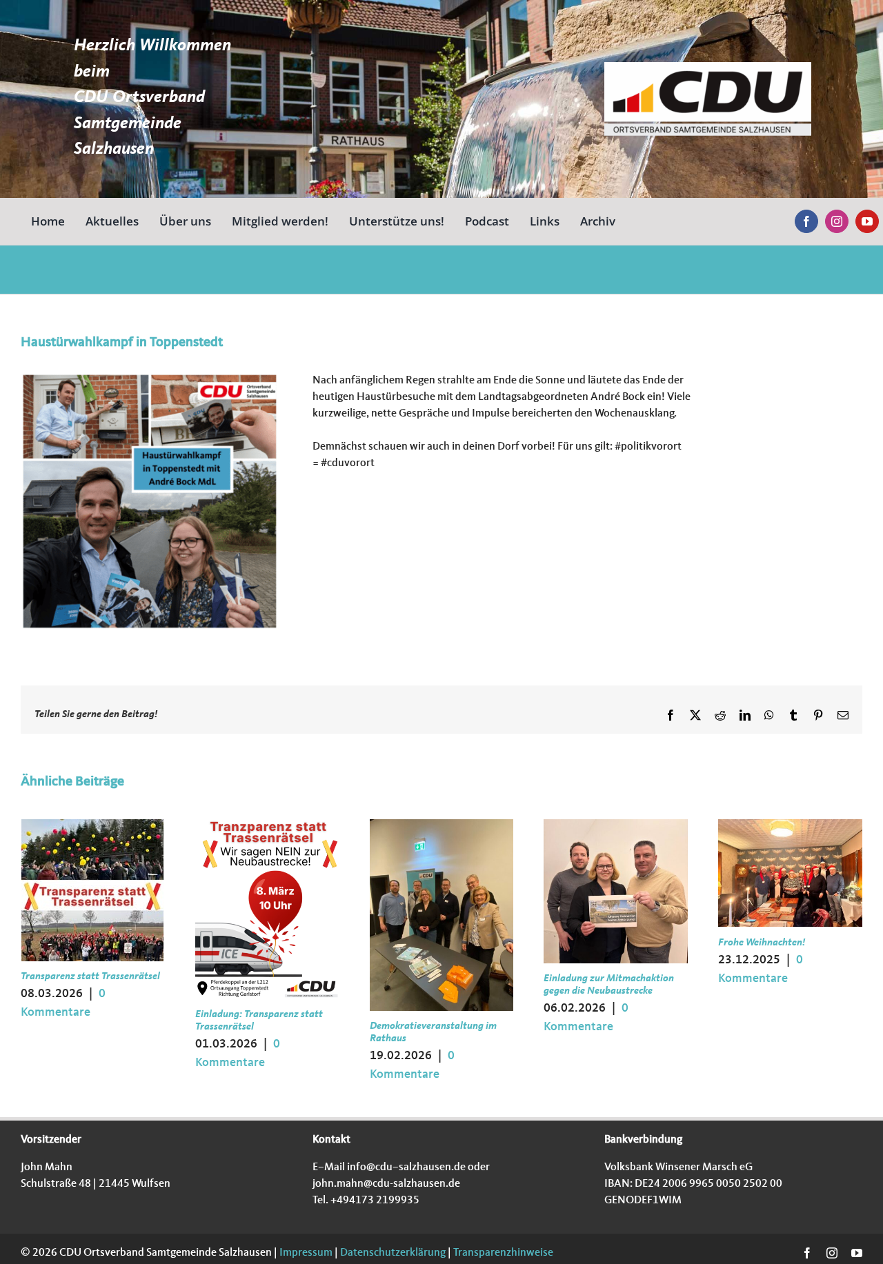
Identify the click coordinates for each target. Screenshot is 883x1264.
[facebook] (806, 221)
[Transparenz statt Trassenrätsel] (92, 824)
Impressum (305, 1252)
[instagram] (837, 221)
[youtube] (867, 221)
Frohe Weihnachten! (761, 943)
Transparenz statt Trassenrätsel (90, 977)
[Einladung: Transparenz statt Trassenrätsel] (267, 824)
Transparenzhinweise (503, 1252)
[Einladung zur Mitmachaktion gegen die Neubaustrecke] (616, 824)
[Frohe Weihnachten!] (790, 824)
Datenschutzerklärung (392, 1252)
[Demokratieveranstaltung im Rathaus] (442, 824)
